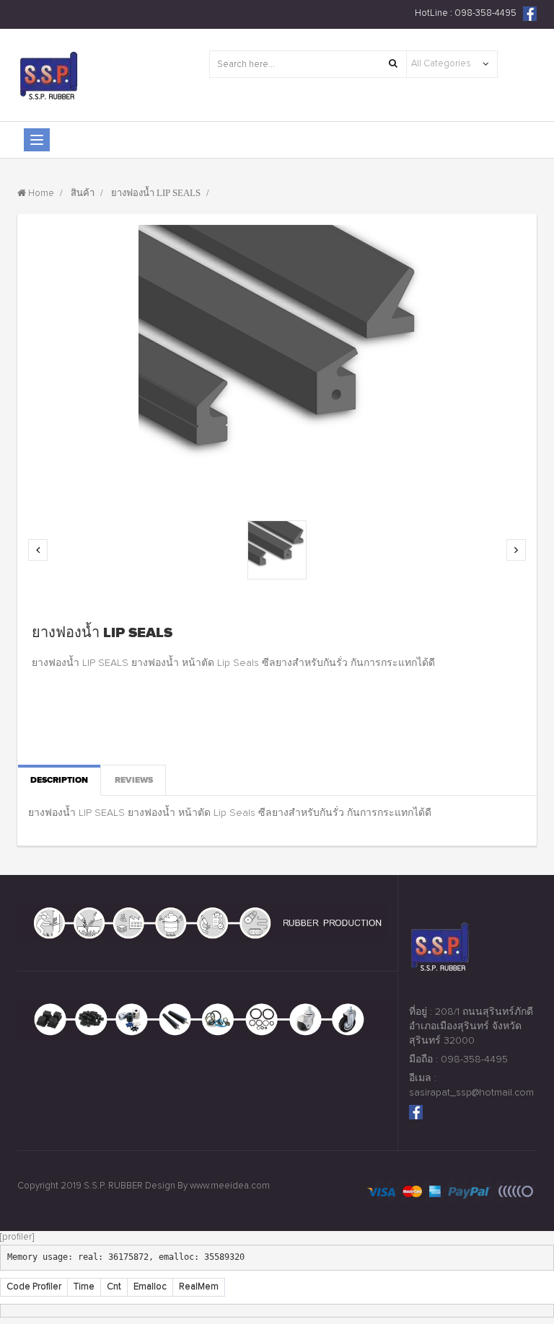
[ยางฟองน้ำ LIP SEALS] (277, 549)
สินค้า (82, 193)
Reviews (134, 780)
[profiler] (17, 1237)
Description (59, 780)
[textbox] (308, 64)
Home (41, 193)
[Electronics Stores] (86, 74)
